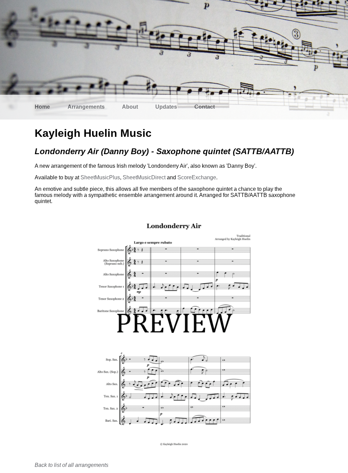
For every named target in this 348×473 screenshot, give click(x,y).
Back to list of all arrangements (71, 465)
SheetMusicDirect (144, 177)
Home (42, 107)
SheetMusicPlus (100, 177)
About (130, 107)
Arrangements (86, 107)
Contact (204, 107)
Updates (166, 107)
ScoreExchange (196, 177)
